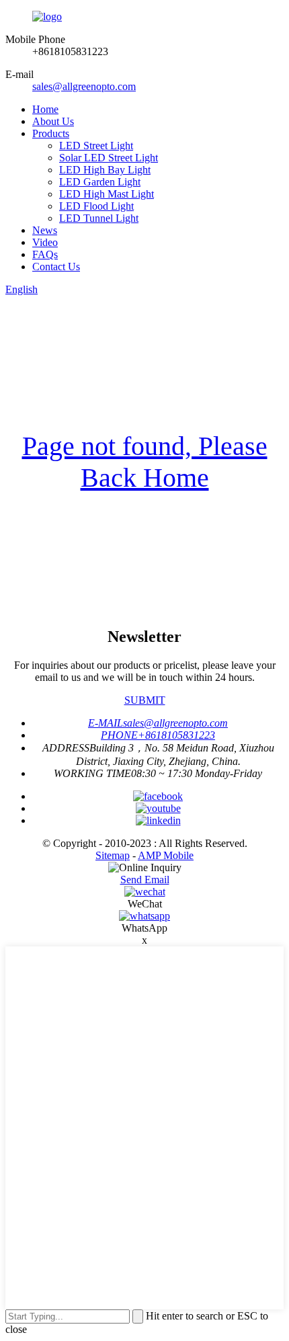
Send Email (144, 879)
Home (45, 109)
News (44, 230)
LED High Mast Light (106, 194)
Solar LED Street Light (108, 157)
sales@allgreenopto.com (84, 86)
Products (50, 133)
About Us (53, 121)
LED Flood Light (96, 206)
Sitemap (112, 855)
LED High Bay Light (105, 169)
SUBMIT (144, 700)
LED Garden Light (99, 182)
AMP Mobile (166, 855)
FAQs (45, 254)
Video (45, 242)
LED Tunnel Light (98, 218)
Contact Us (56, 266)
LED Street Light (96, 145)
